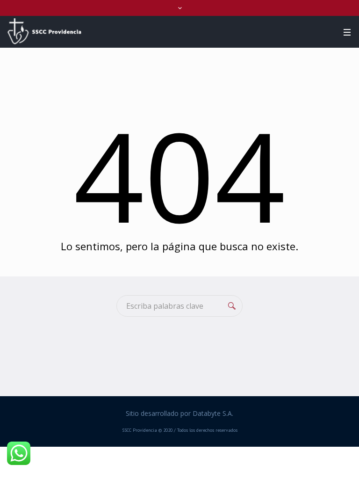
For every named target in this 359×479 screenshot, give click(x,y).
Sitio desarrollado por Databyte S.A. (179, 413)
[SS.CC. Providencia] (44, 31)
